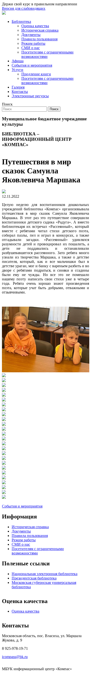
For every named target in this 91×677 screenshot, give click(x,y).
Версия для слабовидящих (23, 8)
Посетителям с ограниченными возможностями (47, 54)
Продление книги (36, 74)
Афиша (18, 61)
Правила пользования (39, 39)
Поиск (7, 104)
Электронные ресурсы (30, 96)
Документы (31, 35)
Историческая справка (39, 30)
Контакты (20, 91)
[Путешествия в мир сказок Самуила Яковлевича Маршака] (45, 371)
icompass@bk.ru (15, 657)
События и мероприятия (32, 65)
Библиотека (21, 21)
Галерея (18, 87)
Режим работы (33, 43)
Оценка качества (35, 26)
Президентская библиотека (34, 578)
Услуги (17, 70)
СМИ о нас (30, 48)
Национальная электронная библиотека (44, 574)
